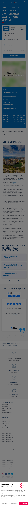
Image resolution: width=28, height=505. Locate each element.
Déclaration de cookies (5, 498)
